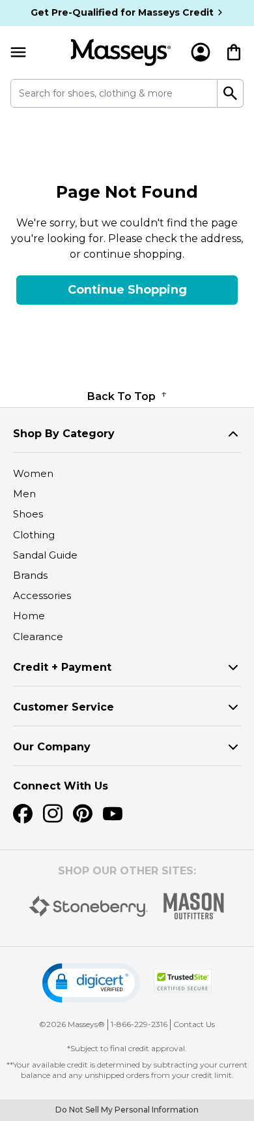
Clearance (38, 636)
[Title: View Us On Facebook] (23, 813)
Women (33, 473)
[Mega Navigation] (18, 52)
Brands (30, 575)
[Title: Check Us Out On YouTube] (112, 813)
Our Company (52, 747)
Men (24, 493)
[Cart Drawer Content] (234, 52)
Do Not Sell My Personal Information (127, 1109)
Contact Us (194, 1024)
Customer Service (63, 707)
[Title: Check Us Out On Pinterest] (82, 813)
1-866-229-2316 (139, 1024)
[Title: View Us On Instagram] (53, 813)
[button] (91, 983)
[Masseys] (120, 52)
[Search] (231, 93)
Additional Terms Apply (127, 144)
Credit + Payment (62, 667)
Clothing (34, 535)
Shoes (28, 514)
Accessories (42, 595)
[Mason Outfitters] (193, 906)
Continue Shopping (127, 290)
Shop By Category (64, 433)
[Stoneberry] (88, 906)
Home (29, 615)
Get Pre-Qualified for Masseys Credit (122, 12)
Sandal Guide (45, 555)
